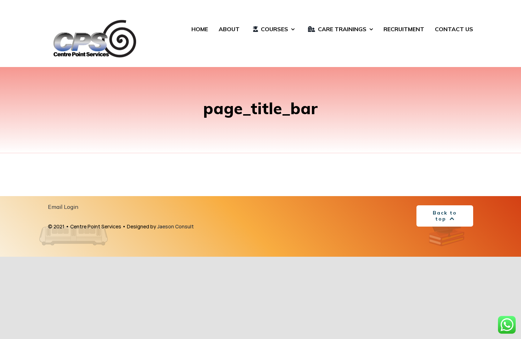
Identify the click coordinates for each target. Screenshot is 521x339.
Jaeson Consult (175, 226)
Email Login (63, 206)
